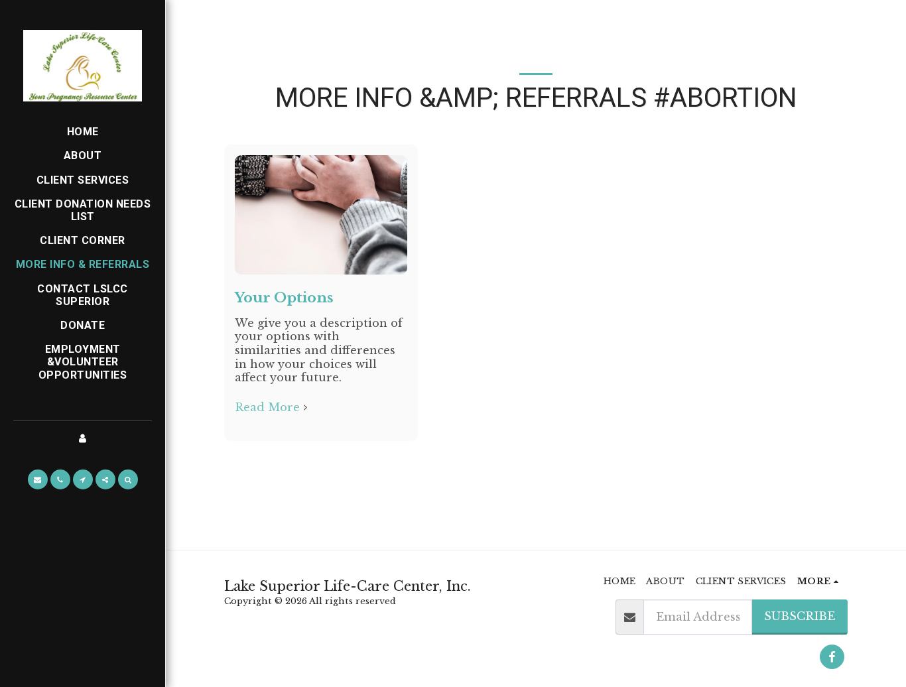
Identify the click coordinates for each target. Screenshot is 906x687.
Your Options (284, 297)
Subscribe (799, 616)
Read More (267, 407)
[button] (38, 479)
